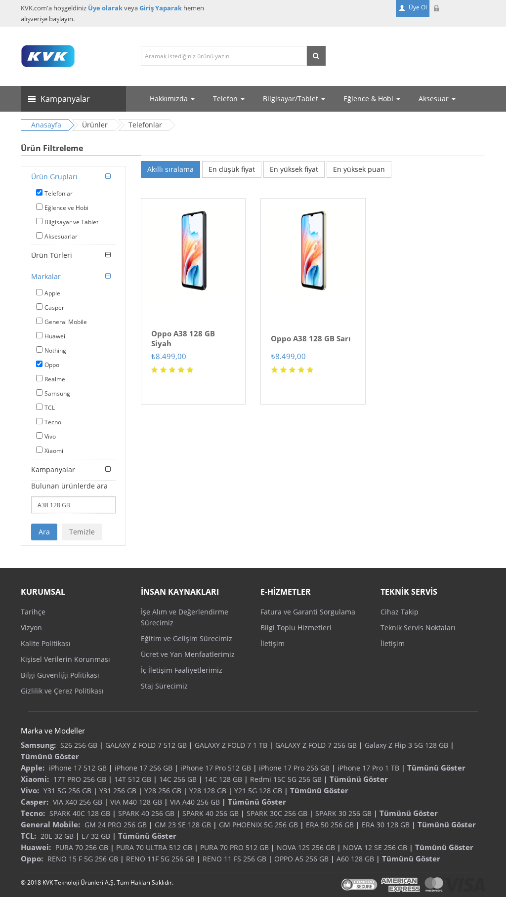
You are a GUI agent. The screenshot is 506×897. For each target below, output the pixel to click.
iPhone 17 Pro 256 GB (294, 768)
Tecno (52, 422)
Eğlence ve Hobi (66, 208)
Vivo (50, 436)
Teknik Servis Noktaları (418, 627)
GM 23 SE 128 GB (183, 824)
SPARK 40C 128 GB (79, 813)
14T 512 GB (132, 779)
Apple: (32, 768)
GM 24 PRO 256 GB (115, 824)
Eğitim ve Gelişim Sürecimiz (186, 638)
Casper (54, 307)
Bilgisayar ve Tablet (71, 222)
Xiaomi (53, 451)
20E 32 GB (57, 836)
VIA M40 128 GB (136, 802)
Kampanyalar (53, 469)
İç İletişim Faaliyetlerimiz (181, 670)
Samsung (57, 393)
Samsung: (38, 745)
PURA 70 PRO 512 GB (234, 847)
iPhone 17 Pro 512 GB (215, 768)
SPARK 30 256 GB (343, 813)
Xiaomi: (35, 779)
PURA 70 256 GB (81, 847)
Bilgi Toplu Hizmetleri (296, 627)
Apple (52, 293)
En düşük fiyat (232, 169)
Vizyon (31, 627)
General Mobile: (50, 824)
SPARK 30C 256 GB (277, 813)
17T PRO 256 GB (79, 779)
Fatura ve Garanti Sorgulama (307, 611)
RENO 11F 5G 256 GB (160, 858)
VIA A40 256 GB (195, 802)
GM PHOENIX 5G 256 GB (258, 824)
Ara (44, 531)
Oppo (51, 365)
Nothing (55, 350)
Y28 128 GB (207, 790)
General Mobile (65, 322)
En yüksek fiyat (294, 169)
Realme (54, 379)
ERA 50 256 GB (330, 824)
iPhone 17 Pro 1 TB (368, 768)
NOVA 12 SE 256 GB (375, 847)
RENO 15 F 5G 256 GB (82, 858)
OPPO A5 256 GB (301, 858)
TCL (49, 408)
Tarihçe (33, 611)
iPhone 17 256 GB (143, 768)
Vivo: (30, 790)
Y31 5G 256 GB (67, 790)
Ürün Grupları (54, 176)
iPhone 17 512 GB (78, 768)
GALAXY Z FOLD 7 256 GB (316, 745)
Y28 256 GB (162, 790)
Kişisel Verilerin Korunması (65, 659)
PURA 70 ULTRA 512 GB (154, 847)
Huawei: (36, 847)
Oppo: (32, 858)
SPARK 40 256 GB (146, 813)
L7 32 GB (96, 836)
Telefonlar (58, 193)
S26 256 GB (78, 745)
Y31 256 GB (117, 790)
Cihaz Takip (399, 611)
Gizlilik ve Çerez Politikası (62, 690)
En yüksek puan (359, 169)
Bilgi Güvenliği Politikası (60, 675)
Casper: (34, 802)
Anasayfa (46, 124)
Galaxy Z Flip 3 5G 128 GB (406, 745)
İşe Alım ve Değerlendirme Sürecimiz (184, 617)
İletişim (272, 643)
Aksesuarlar (61, 236)
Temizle (82, 531)
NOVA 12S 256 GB (306, 847)
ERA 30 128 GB (386, 824)
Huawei (54, 336)
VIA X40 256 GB (77, 802)
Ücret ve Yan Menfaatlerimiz (188, 654)
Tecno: (33, 813)
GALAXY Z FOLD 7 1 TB (231, 745)
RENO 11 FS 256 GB (234, 858)
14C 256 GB (178, 779)
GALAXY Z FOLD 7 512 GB (146, 745)
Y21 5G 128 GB (258, 790)
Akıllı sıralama (170, 169)
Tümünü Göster (50, 756)
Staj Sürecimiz (164, 686)
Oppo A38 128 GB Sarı (311, 338)
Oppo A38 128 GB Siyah (183, 338)
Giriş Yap (437, 8)
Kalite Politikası (46, 643)
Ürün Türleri (51, 255)
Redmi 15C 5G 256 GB (286, 779)
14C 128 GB (223, 779)
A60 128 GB (355, 858)
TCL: (28, 836)
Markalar (46, 276)
